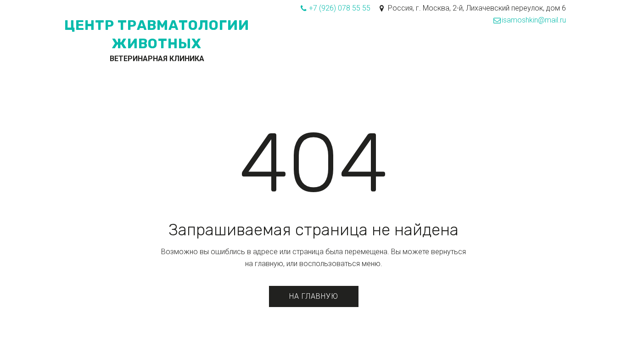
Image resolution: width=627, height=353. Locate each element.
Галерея (492, 55)
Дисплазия (332, 55)
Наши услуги (116, 55)
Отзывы (531, 55)
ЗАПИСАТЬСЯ (229, 55)
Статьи (378, 55)
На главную (313, 296)
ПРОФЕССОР (174, 55)
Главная (64, 55)
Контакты (282, 55)
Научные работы (433, 55)
